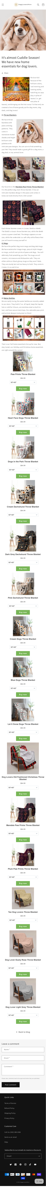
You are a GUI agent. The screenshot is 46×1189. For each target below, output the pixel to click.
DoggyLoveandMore (24, 1182)
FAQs (6, 1142)
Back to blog (24, 1032)
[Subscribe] (38, 1156)
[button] (2, 4)
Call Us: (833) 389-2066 (12, 1132)
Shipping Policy (9, 1113)
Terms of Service (10, 1103)
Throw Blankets (10, 115)
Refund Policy (9, 1108)
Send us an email (10, 1137)
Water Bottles (9, 298)
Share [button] (6, 73)
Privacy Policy (9, 1118)
